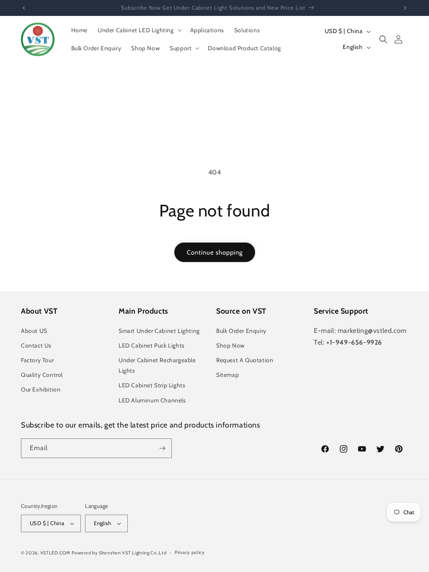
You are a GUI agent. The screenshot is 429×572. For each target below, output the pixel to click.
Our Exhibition (40, 389)
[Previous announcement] (24, 8)
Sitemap (227, 375)
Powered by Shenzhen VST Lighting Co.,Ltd (119, 553)
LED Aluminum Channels (152, 400)
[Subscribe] (162, 448)
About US (34, 331)
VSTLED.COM (55, 553)
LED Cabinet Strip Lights (152, 385)
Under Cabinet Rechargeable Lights (157, 365)
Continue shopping (215, 252)
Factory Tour (37, 360)
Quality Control (42, 375)
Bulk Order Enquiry (241, 331)
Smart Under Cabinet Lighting (159, 331)
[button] (139, 30)
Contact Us (36, 345)
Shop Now (230, 345)
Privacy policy (190, 552)
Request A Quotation (244, 360)
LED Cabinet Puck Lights (152, 345)
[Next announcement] (405, 8)
